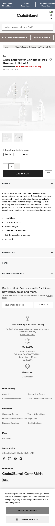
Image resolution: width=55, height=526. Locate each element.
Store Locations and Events (40, 399)
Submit (43, 305)
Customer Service (10, 414)
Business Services (10, 423)
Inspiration (32, 418)
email (32, 351)
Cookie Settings (34, 423)
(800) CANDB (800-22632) (29, 354)
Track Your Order (27, 334)
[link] (10, 15)
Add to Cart (22, 174)
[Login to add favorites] (50, 61)
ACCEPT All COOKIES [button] (27, 511)
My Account (27, 372)
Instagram (9, 458)
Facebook (4, 458)
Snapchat (21, 458)
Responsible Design (36, 394)
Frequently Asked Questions (14, 418)
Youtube (15, 458)
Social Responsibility (11, 399)
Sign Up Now (27, 376)
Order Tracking (18, 324)
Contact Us (27, 347)
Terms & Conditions (36, 414)
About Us (6, 394)
